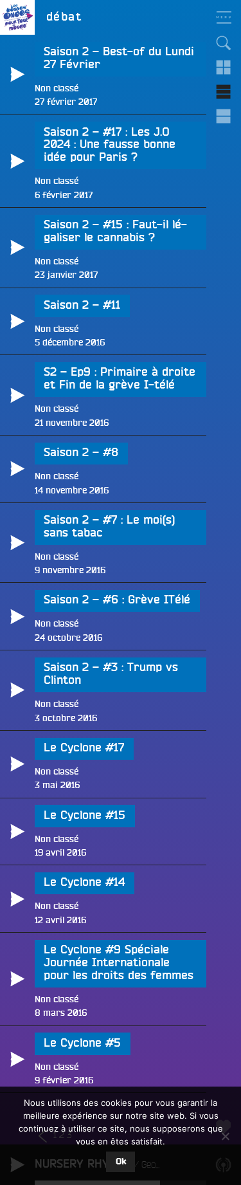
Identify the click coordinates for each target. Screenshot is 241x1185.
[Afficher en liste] (223, 92)
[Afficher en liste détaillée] (223, 116)
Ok (121, 1161)
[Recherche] (223, 43)
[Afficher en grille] (223, 67)
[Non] (225, 1136)
